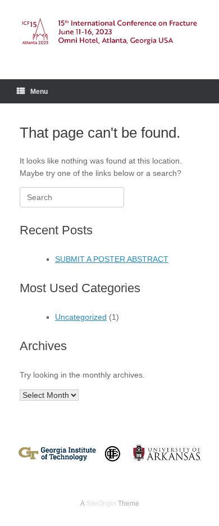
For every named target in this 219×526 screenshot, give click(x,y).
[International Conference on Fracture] (109, 31)
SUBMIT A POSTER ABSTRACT (111, 259)
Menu (39, 92)
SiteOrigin (101, 503)
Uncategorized (81, 316)
